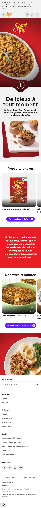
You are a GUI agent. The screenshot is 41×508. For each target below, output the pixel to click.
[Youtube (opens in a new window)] (15, 467)
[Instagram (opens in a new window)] (9, 467)
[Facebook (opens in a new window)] (4, 467)
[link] (20, 84)
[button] (3, 14)
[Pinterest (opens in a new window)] (20, 467)
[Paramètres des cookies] (3, 504)
